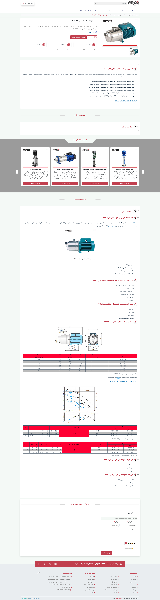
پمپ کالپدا (134, 223)
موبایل (116, 522)
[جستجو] (95, 3)
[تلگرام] (44, 564)
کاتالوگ (118, 377)
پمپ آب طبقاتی (112, 226)
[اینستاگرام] (55, 564)
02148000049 (66, 587)
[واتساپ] (49, 564)
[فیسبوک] (39, 564)
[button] (17, 172)
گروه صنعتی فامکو (119, 598)
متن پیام (134, 529)
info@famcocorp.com (63, 590)
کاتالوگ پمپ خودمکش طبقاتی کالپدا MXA (126, 100)
